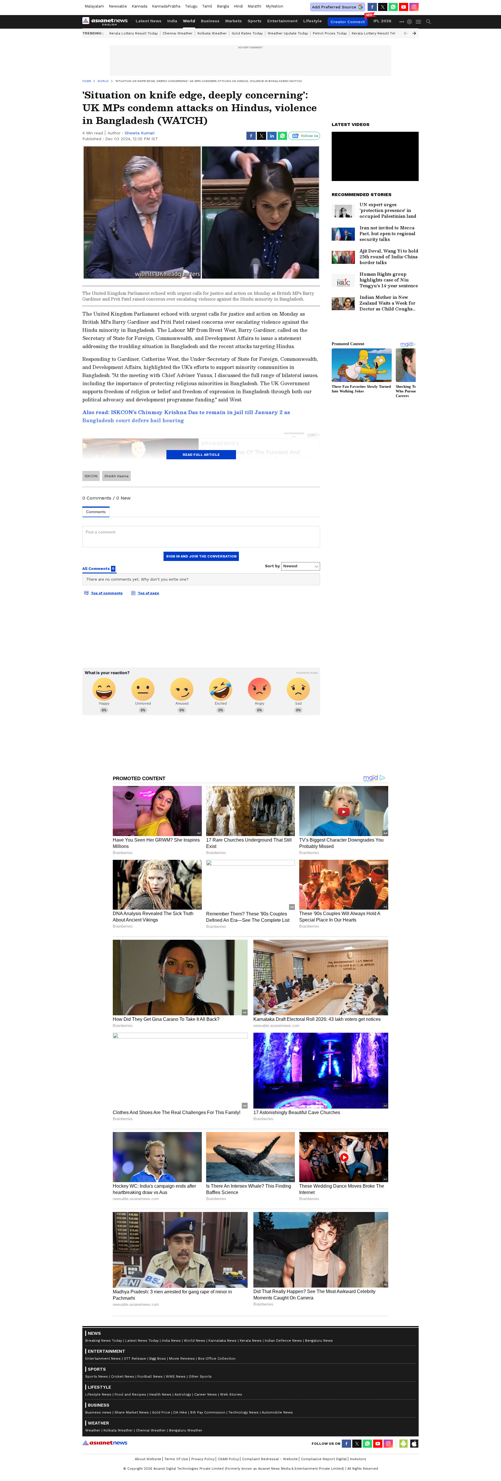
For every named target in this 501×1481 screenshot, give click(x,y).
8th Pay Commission (207, 1412)
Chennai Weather (178, 33)
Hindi (238, 6)
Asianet (104, 1442)
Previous (405, 33)
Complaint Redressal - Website (270, 1459)
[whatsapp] (393, 7)
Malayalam (94, 6)
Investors (358, 1459)
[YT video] (403, 7)
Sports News (96, 1376)
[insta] (414, 7)
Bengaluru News (319, 1341)
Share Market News (132, 1412)
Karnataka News (222, 1341)
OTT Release (135, 1358)
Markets (233, 21)
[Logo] (107, 21)
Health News (160, 1394)
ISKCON (91, 476)
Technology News (243, 1412)
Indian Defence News (283, 1341)
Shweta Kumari (140, 133)
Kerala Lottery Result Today (133, 33)
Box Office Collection (216, 1358)
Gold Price (161, 1412)
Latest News (148, 21)
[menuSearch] (428, 21)
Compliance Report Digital (324, 1459)
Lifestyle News (98, 1394)
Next (414, 33)
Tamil (207, 6)
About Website (148, 1459)
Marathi (254, 6)
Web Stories (231, 1394)
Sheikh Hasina (116, 476)
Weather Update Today (288, 33)
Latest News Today (142, 1341)
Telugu (191, 6)
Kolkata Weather (212, 33)
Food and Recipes (130, 1394)
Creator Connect (348, 21)
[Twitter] (382, 7)
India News (171, 1341)
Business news (98, 1412)
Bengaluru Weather (185, 1430)
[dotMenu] (402, 21)
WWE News (176, 1376)
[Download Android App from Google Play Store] (403, 1444)
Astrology (183, 1394)
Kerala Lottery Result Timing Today (382, 33)
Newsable (118, 6)
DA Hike (180, 1412)
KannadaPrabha (166, 6)
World (189, 21)
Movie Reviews (182, 1358)
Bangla (223, 6)
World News (194, 1341)
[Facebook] (372, 7)
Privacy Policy (203, 1459)
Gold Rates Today (247, 33)
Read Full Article (201, 455)
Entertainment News (103, 1358)
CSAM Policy (228, 1459)
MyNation (274, 6)
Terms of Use (176, 1459)
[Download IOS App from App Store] (414, 1444)
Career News (205, 1394)
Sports (255, 21)
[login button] (411, 21)
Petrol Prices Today (330, 33)
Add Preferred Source (334, 7)
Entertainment (282, 21)
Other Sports (200, 1376)
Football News (150, 1376)
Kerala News (251, 1341)
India (172, 21)
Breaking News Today (103, 1341)
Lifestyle (312, 21)
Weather (92, 1430)
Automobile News (277, 1412)
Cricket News (122, 1376)
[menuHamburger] (419, 22)
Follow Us (309, 136)
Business (210, 21)
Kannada (139, 6)
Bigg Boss (157, 1358)
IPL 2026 (382, 21)
